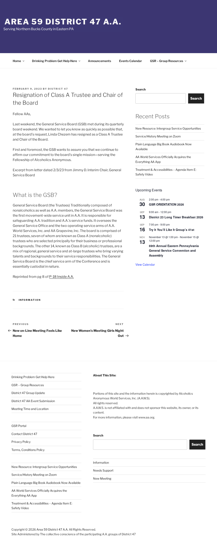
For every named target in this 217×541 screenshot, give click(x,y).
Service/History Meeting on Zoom (158, 136)
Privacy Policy (21, 442)
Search (140, 89)
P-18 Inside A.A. (61, 277)
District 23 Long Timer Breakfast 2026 (176, 217)
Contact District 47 (24, 434)
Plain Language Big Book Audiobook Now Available (46, 482)
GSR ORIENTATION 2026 (166, 204)
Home (17, 61)
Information (30, 299)
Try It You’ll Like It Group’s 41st (171, 229)
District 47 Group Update (28, 393)
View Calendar (145, 264)
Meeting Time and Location (30, 409)
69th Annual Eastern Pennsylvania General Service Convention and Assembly (174, 250)
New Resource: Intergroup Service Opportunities (168, 128)
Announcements (99, 61)
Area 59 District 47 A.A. (63, 21)
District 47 (58, 88)
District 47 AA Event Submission (33, 401)
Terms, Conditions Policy (28, 450)
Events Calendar (130, 61)
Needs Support (103, 470)
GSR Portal (18, 426)
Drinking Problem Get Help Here (54, 61)
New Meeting (102, 478)
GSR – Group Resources (166, 61)
